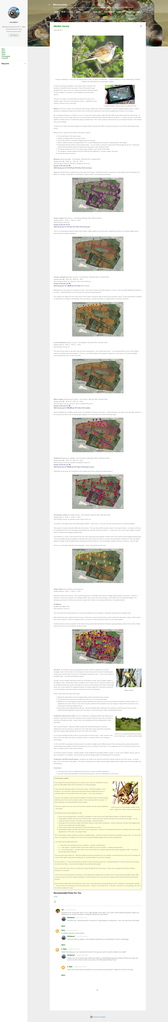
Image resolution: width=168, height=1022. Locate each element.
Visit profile (14, 35)
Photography (109, 12)
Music (78, 12)
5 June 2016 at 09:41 (70, 910)
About (120, 12)
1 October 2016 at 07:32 (73, 949)
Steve (63, 930)
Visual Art (97, 12)
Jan (62, 910)
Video (71, 12)
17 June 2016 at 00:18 (72, 930)
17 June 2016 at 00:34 (81, 936)
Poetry (86, 12)
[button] (141, 26)
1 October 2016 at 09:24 (79, 966)
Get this (55, 896)
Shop (56, 12)
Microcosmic (60, 4)
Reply (63, 926)
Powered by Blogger (99, 1017)
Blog (63, 12)
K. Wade (64, 949)
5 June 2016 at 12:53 (81, 917)
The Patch (129, 12)
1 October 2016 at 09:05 (81, 955)
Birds (139, 12)
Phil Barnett (71, 917)
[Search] (146, 5)
